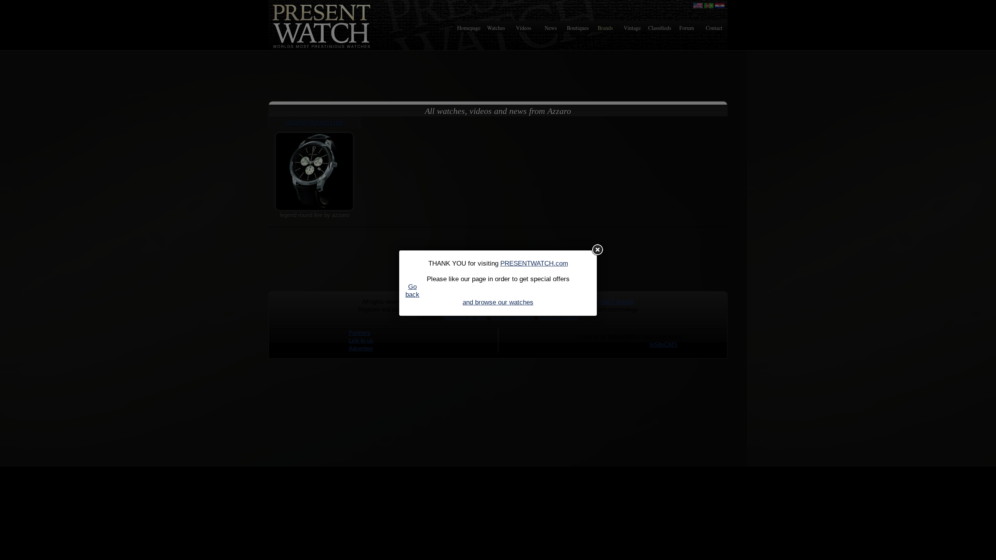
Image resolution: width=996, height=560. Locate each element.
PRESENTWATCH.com (534, 263)
